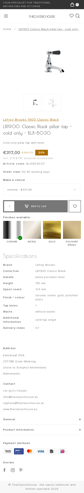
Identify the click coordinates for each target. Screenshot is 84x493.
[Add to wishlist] (75, 206)
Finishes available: (17, 217)
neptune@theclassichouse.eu (23, 403)
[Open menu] (6, 16)
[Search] (78, 16)
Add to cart (39, 206)
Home (7, 29)
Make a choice (14, 180)
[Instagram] (12, 470)
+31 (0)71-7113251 (15, 391)
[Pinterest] (21, 470)
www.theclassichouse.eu (20, 409)
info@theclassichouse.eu (20, 397)
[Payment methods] (8, 451)
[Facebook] (4, 470)
